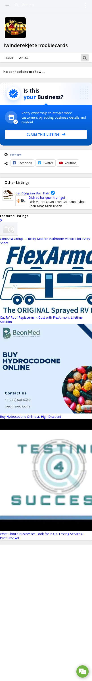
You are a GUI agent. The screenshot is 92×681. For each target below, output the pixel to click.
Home (9, 58)
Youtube (71, 163)
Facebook (25, 163)
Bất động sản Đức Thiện (32, 193)
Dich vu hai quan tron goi (47, 197)
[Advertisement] (46, 613)
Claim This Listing (43, 134)
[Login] (85, 6)
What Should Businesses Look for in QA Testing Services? (41, 534)
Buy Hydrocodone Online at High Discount (30, 416)
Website (16, 155)
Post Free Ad (9, 538)
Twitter (48, 163)
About (24, 58)
